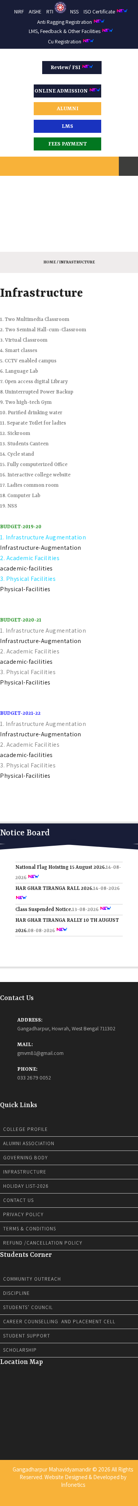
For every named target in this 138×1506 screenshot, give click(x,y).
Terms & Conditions (29, 1228)
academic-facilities (26, 568)
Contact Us (18, 1200)
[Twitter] (64, 1500)
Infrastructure (24, 1172)
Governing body (25, 1157)
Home (49, 262)
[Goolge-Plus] (74, 1500)
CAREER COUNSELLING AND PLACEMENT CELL (59, 1321)
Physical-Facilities (25, 589)
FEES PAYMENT (67, 144)
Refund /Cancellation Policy (42, 1243)
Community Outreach (32, 1279)
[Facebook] (59, 1500)
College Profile (25, 1129)
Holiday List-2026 (26, 1186)
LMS (67, 126)
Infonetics (73, 1484)
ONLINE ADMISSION (61, 91)
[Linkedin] (69, 1500)
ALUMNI (68, 109)
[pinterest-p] (79, 1500)
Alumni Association (28, 1143)
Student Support (26, 1335)
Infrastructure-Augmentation (40, 548)
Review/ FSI (66, 67)
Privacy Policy (23, 1214)
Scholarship (20, 1350)
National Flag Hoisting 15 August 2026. (60, 861)
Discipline (16, 1293)
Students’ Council (28, 1307)
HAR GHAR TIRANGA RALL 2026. (54, 882)
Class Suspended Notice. (43, 903)
